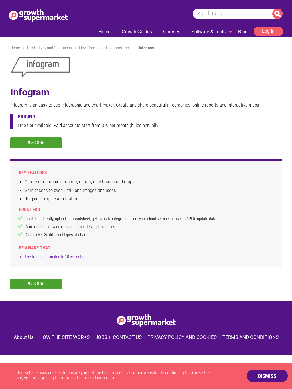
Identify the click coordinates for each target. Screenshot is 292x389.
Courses (171, 31)
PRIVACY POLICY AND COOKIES (182, 337)
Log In (268, 31)
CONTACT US (127, 337)
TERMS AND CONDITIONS (250, 337)
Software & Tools (208, 31)
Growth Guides (137, 31)
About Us (24, 337)
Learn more (105, 377)
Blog (243, 31)
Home (104, 31)
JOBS (101, 337)
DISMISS (267, 376)
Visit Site (36, 142)
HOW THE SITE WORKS (64, 337)
